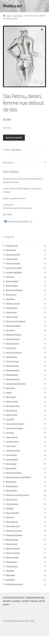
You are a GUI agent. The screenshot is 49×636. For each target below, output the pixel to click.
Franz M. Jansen (12, 361)
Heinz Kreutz (11, 397)
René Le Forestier (13, 548)
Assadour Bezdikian (14, 272)
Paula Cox (10, 517)
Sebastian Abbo (12, 557)
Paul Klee (9, 508)
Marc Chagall (11, 464)
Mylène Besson (12, 486)
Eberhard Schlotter (13, 334)
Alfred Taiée (11, 250)
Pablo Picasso (11, 499)
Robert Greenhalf (13, 553)
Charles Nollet (11, 308)
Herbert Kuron (11, 415)
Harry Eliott (10, 388)
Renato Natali (11, 544)
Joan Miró (10, 433)
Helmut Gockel (12, 401)
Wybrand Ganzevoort (14, 584)
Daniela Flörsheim (13, 326)
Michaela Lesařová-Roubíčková (18, 477)
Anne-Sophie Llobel (14, 268)
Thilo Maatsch (12, 566)
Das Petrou (18, 15)
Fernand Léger (11, 357)
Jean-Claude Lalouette (15, 424)
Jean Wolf (10, 419)
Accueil (9, 15)
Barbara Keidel (12, 281)
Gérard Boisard (12, 375)
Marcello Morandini (13, 473)
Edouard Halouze (13, 339)
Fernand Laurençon (14, 352)
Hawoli (8, 392)
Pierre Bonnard (12, 522)
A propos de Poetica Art (13, 597)
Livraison (16, 600)
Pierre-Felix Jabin (13, 526)
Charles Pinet (11, 312)
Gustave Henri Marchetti (16, 384)
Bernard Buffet (12, 285)
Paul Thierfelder (12, 513)
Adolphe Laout (12, 245)
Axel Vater (10, 277)
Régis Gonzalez (12, 539)
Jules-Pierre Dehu (13, 450)
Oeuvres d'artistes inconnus (17, 495)
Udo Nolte (10, 571)
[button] (42, 30)
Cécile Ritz (10, 299)
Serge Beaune (11, 562)
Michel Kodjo (11, 481)
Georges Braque (12, 366)
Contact (25, 600)
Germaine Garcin (12, 379)
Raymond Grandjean (14, 535)
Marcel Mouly (11, 468)
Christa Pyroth (12, 317)
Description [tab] (8, 162)
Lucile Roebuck (12, 459)
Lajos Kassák (11, 455)
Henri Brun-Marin (13, 406)
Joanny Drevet (12, 437)
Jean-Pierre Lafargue (14, 428)
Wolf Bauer (10, 579)
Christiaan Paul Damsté (15, 321)
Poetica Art (12, 6)
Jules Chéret (11, 446)
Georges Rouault (12, 370)
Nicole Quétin (11, 490)
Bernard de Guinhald (14, 290)
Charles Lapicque (13, 303)
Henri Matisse (11, 410)
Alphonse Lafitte (13, 254)
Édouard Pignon (12, 343)
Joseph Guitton (12, 441)
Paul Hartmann (12, 504)
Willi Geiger (10, 575)
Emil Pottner (11, 348)
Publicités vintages (14, 530)
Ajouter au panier (14, 137)
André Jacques (12, 259)
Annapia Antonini (13, 263)
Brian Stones (11, 294)
